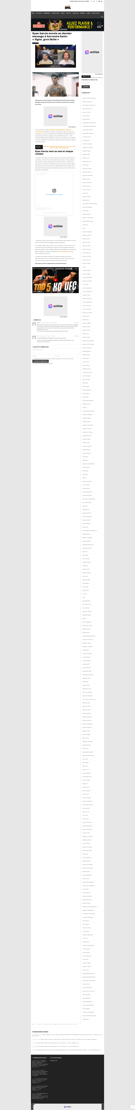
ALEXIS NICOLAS (87, 137)
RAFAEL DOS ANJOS (87, 829)
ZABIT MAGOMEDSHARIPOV (89, 1015)
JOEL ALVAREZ (86, 558)
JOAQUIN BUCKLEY (87, 548)
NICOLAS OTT (86, 769)
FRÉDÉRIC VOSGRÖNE (88, 425)
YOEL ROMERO (86, 1008)
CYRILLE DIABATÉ (87, 309)
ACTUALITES (39, 13)
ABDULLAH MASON (87, 101)
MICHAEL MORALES (87, 727)
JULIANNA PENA (86, 601)
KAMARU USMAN (87, 615)
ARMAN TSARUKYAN (88, 175)
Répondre (76, 322)
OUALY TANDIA (86, 780)
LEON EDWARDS (86, 657)
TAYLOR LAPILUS (87, 927)
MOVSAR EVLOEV (87, 745)
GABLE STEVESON (87, 428)
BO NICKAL (85, 224)
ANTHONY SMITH (87, 172)
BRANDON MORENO (87, 231)
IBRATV (84, 478)
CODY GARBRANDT (87, 288)
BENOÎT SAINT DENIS (88, 217)
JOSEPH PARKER (86, 579)
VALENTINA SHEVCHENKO (89, 980)
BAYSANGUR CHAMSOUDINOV (90, 203)
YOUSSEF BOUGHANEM (88, 1012)
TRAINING (82, 13)
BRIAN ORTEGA (86, 238)
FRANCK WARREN (87, 418)
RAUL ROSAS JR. (86, 843)
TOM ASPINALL (86, 952)
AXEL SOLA (85, 193)
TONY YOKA (85, 959)
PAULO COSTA (86, 811)
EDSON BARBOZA (87, 390)
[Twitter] (96, 1)
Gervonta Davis (65, 251)
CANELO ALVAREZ (87, 256)
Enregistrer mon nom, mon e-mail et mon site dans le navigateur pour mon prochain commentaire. (54, 358)
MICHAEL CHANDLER (88, 724)
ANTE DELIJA (86, 165)
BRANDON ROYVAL (87, 235)
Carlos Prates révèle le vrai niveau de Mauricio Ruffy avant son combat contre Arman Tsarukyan (69, 1039)
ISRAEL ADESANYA (87, 495)
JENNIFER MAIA (86, 534)
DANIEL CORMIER (87, 323)
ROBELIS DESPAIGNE (88, 864)
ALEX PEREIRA (86, 115)
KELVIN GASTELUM (87, 625)
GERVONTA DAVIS (87, 435)
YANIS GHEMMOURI (87, 1001)
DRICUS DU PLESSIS (87, 372)
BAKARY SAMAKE (87, 196)
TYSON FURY (86, 970)
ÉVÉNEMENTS (47, 13)
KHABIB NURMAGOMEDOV (89, 636)
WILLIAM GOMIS (87, 994)
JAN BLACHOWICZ (87, 513)
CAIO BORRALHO (87, 253)
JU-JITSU (85, 594)
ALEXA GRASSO (86, 119)
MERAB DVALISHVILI (87, 717)
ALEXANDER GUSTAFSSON (89, 122)
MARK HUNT (86, 681)
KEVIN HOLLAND (87, 629)
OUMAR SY (85, 783)
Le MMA (88, 13)
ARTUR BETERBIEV (87, 182)
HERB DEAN (85, 470)
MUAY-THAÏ (85, 748)
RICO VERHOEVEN (87, 857)
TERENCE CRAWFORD (88, 934)
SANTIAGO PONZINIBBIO (89, 885)
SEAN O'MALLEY (87, 892)
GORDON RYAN (86, 449)
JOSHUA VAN (86, 590)
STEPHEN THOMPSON (88, 917)
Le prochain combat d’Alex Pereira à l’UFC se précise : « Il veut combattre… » (58, 1043)
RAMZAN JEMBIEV (87, 840)
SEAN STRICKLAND (87, 896)
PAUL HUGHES (86, 808)
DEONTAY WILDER (87, 347)
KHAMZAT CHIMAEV (87, 646)
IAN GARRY (85, 474)
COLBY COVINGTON (87, 291)
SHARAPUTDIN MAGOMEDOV (90, 906)
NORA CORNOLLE (87, 773)
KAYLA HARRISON (87, 622)
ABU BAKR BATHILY (87, 108)
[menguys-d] (67, 24)
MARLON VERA (86, 685)
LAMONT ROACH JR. (87, 653)
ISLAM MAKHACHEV (87, 492)
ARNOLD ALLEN (86, 179)
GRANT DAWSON (87, 453)
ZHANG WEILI (86, 1019)
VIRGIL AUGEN (86, 984)
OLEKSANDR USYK (87, 776)
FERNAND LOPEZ (87, 404)
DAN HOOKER (86, 316)
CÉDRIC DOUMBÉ (87, 270)
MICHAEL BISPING (87, 720)
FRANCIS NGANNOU (87, 414)
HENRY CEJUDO (86, 467)
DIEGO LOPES (86, 362)
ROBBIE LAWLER (86, 861)
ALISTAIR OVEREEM (87, 144)
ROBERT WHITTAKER (88, 868)
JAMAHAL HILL (86, 509)
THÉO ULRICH (86, 942)
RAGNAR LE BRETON (87, 836)
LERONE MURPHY (87, 660)
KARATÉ (84, 618)
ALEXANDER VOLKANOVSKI (89, 126)
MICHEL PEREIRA (87, 734)
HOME (33, 13)
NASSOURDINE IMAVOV (88, 755)
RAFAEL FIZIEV (86, 833)
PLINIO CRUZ (86, 818)
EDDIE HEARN (86, 386)
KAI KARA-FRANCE (87, 611)
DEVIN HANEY (86, 358)
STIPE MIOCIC (86, 920)
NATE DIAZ (85, 759)
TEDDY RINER (86, 931)
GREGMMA (85, 460)
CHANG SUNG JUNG (87, 277)
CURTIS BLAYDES (87, 305)
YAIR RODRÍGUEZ (87, 998)
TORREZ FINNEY (86, 963)
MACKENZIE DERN (87, 671)
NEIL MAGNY (86, 762)
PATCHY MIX (86, 794)
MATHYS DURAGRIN (87, 695)
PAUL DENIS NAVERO (88, 804)
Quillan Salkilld (87, 822)
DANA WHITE (86, 319)
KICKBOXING (86, 650)
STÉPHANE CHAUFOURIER (89, 913)
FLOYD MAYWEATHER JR (88, 411)
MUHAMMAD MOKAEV (88, 752)
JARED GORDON (86, 520)
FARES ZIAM (86, 397)
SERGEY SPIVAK (86, 903)
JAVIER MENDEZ (86, 523)
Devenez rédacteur (79, 1)
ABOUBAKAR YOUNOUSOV (89, 105)
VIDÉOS (63, 13)
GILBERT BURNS (86, 439)
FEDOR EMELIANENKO (88, 400)
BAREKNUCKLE (86, 200)
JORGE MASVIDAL (87, 572)
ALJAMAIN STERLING (88, 147)
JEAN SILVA (85, 527)
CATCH (84, 267)
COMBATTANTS (56, 13)
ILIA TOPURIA (86, 485)
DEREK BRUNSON (87, 351)
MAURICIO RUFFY (87, 706)
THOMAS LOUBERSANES (88, 945)
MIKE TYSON (86, 738)
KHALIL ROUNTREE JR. (88, 639)
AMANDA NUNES (87, 151)
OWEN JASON (86, 787)
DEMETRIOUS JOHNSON (88, 344)
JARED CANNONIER (87, 516)
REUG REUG (85, 854)
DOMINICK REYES (87, 369)
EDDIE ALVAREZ (86, 379)
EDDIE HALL (85, 383)
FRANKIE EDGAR (86, 421)
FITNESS (85, 407)
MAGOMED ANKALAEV (88, 674)
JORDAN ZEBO (86, 569)
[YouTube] (94, 1)
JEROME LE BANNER (87, 537)
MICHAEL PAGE (86, 731)
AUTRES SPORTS (96, 13)
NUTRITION (75, 13)
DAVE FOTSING (86, 337)
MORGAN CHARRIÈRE (88, 741)
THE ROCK (85, 938)
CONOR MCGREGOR (87, 298)
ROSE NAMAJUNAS (87, 875)
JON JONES (85, 565)
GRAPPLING (85, 456)
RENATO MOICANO (87, 850)
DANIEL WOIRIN (86, 330)
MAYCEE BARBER (87, 713)
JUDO (84, 597)
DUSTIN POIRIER (87, 376)
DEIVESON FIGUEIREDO (88, 340)
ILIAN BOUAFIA (86, 488)
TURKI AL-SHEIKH (87, 966)
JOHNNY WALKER (87, 562)
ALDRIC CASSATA (87, 112)
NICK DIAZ (85, 766)
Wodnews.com (53, 1060)
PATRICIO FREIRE (87, 797)
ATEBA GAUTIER (86, 186)
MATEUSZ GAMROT (87, 692)
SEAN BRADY (86, 889)
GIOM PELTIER (86, 442)
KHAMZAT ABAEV (87, 643)
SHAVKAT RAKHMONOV (88, 910)
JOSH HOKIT (85, 586)
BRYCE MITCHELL (87, 245)
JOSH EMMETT (86, 583)
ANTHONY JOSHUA (87, 168)
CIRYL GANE (85, 284)
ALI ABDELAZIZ (86, 140)
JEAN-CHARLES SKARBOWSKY (90, 530)
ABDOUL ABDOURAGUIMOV (89, 98)
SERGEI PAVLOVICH (87, 899)
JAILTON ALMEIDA (87, 502)
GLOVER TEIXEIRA (87, 446)
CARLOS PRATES (87, 260)
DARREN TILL (86, 333)
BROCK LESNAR (86, 242)
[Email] (99, 1)
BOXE (84, 228)
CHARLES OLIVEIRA (87, 281)
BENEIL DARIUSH (87, 214)
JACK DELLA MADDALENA (89, 499)
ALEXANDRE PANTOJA (88, 133)
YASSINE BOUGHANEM (88, 1005)
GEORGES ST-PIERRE (88, 432)
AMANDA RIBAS (86, 154)
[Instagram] (101, 1)
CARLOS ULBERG (87, 263)
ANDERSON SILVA (87, 161)
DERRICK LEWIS (86, 354)
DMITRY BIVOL (86, 365)
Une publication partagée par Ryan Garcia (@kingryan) (54, 212)
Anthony (53, 43)
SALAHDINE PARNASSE (88, 882)
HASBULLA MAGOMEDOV (89, 463)
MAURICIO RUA (86, 702)
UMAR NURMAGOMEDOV (89, 973)
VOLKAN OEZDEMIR (87, 987)
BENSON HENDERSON (88, 221)
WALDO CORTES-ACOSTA (89, 991)
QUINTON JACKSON (87, 826)
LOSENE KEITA (86, 664)
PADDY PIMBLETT (87, 790)
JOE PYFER (85, 551)
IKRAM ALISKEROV (87, 481)
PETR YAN (85, 815)
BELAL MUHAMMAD (87, 207)
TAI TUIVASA (86, 924)
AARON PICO (86, 93)
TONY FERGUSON (87, 956)
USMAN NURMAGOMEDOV (89, 977)
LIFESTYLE (68, 13)
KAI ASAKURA (86, 608)
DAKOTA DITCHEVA (87, 312)
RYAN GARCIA (86, 878)
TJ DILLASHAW (86, 949)
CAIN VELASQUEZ (87, 249)
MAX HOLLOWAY (87, 710)
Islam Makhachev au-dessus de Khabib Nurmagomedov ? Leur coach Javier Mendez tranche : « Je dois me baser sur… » (69, 1050)
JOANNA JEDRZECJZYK (88, 544)
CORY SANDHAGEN (87, 302)
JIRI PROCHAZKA (87, 541)
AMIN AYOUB (86, 158)
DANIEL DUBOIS (86, 326)
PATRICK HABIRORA (87, 801)
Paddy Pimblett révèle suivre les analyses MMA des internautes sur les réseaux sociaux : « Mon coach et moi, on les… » (40, 1063)
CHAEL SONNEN (86, 274)
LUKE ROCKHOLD (87, 667)
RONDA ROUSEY (86, 871)
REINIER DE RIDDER (87, 847)
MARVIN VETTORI (87, 688)
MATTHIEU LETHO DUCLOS (89, 699)
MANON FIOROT (87, 678)
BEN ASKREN (86, 210)
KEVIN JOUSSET (86, 632)
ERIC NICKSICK (86, 393)
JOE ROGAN (85, 555)
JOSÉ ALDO (85, 576)
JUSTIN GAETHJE (87, 604)
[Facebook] (91, 1)
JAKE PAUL (85, 506)
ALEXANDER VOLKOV (88, 129)
